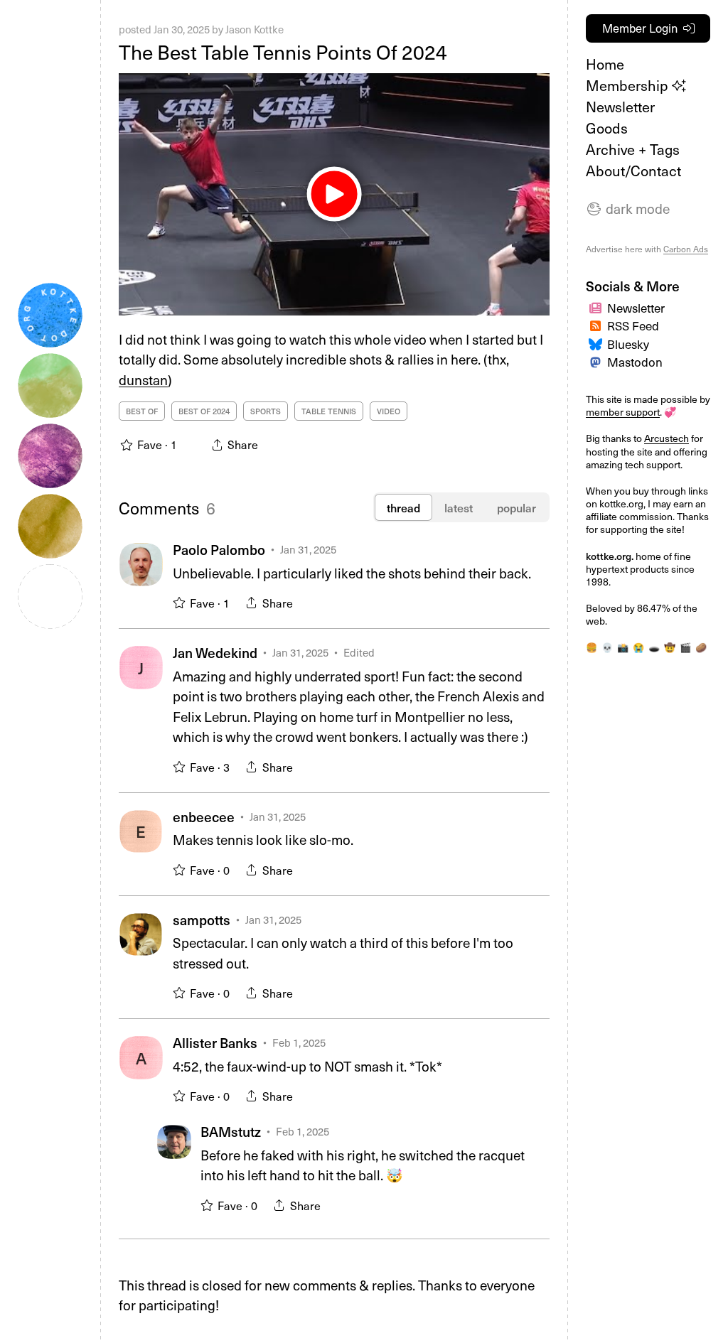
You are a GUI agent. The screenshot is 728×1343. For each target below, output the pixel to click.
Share (277, 602)
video (388, 411)
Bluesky (628, 344)
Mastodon (635, 361)
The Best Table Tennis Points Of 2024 (283, 51)
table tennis (328, 411)
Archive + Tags (633, 149)
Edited (359, 652)
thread (403, 507)
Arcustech (666, 438)
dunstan (143, 379)
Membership (629, 85)
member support (623, 411)
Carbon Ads (685, 248)
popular (516, 507)
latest (458, 507)
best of (142, 411)
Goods (607, 128)
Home (605, 64)
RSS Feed (633, 325)
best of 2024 (204, 411)
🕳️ (654, 647)
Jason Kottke (254, 29)
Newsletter (620, 106)
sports (265, 411)
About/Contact (633, 170)
